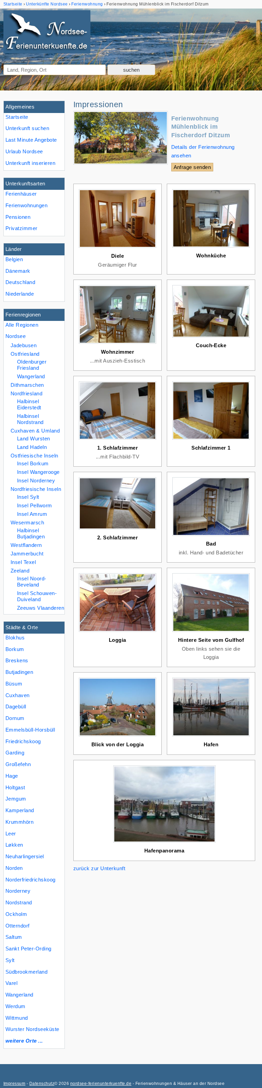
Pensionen (17, 217)
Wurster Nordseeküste (32, 1029)
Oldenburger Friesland (31, 365)
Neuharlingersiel (24, 856)
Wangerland (19, 995)
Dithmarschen (27, 385)
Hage (11, 776)
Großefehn (18, 764)
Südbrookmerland (26, 972)
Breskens (16, 660)
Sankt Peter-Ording (28, 948)
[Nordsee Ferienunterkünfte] (46, 33)
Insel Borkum (33, 463)
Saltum (13, 937)
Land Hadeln (32, 447)
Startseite (16, 117)
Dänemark (17, 271)
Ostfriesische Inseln (34, 455)
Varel (11, 983)
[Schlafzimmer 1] (211, 439)
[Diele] (117, 248)
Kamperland (19, 810)
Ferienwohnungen (26, 205)
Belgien (14, 259)
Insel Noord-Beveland (31, 582)
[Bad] (211, 536)
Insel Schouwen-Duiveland (37, 596)
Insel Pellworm (34, 505)
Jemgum (15, 799)
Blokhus (15, 637)
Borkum (14, 649)
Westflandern (26, 545)
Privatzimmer (21, 228)
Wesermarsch (27, 522)
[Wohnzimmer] (117, 344)
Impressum (14, 1083)
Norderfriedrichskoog (30, 879)
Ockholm (16, 914)
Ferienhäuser (21, 194)
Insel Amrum (32, 514)
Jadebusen (24, 345)
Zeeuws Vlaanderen (40, 608)
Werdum (15, 1006)
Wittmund (16, 1018)
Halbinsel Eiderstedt (29, 404)
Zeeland (20, 571)
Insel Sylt (28, 497)
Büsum (13, 684)
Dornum (15, 718)
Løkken (14, 845)
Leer (10, 833)
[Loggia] (117, 632)
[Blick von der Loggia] (117, 736)
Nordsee (15, 336)
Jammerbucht (27, 553)
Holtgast (15, 787)
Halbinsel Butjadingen (31, 533)
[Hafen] (211, 736)
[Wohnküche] (211, 247)
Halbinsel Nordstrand (30, 419)
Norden (14, 868)
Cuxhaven (17, 695)
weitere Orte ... (24, 1041)
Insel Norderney (36, 480)
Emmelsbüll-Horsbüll (30, 730)
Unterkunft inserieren (30, 163)
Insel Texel (23, 562)
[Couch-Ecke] (211, 337)
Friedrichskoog (23, 741)
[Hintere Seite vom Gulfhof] (211, 632)
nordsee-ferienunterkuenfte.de (100, 1083)
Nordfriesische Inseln (36, 489)
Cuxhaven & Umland (35, 431)
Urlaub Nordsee (24, 151)
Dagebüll (15, 706)
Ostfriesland (25, 354)
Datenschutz (41, 1083)
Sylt (10, 960)
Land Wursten (33, 438)
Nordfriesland (26, 393)
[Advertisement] (164, 922)
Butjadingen (19, 672)
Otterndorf (17, 926)
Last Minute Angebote (31, 140)
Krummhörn (19, 822)
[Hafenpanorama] (164, 842)
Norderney (17, 891)
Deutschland (20, 282)
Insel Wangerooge (38, 472)
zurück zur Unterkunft (99, 868)
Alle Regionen (21, 325)
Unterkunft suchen (27, 128)
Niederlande (19, 294)
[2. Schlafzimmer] (117, 529)
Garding (14, 752)
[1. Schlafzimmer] (117, 439)
